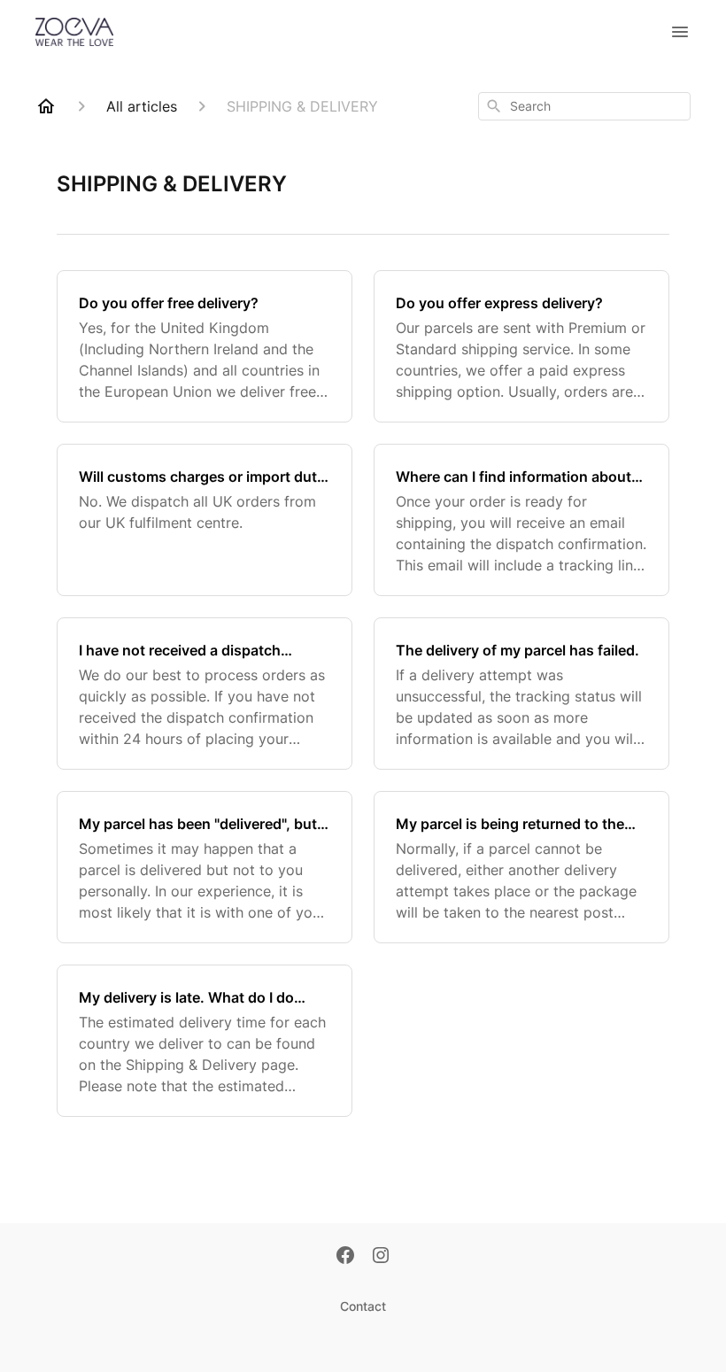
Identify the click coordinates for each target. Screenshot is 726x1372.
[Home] (46, 106)
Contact (363, 1306)
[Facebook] (345, 1256)
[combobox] (584, 106)
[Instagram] (380, 1256)
